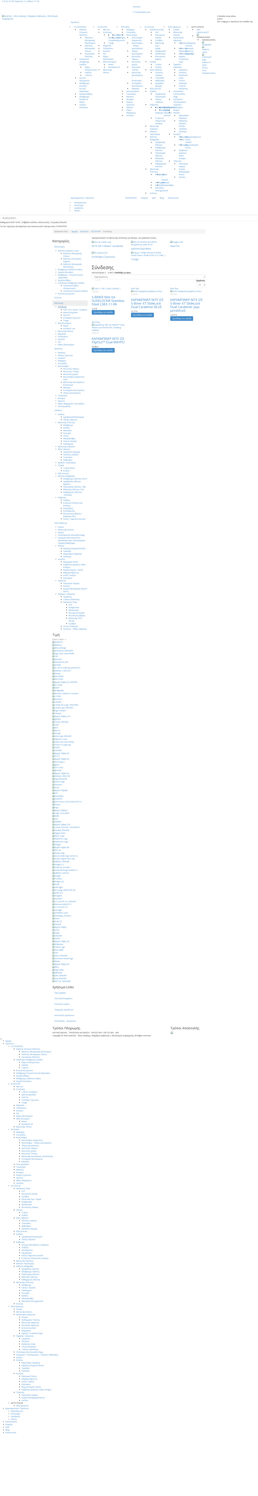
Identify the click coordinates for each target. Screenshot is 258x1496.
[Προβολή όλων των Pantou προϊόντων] (56, 875)
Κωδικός (94, 1459)
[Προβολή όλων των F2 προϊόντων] (61, 744)
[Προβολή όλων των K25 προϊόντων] (55, 793)
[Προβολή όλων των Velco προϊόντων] (59, 955)
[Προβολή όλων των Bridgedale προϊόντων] (206, 43)
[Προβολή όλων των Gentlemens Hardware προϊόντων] (57, 767)
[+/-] (93, 281)
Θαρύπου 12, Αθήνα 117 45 (27, 1)
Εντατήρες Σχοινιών (103, 256)
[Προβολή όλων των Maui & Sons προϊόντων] (66, 827)
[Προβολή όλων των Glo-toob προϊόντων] (56, 770)
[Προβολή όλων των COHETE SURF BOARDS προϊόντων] (56, 719)
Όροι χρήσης (60, 992)
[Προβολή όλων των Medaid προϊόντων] (60, 830)
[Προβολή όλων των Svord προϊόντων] (55, 929)
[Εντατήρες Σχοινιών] (100, 252)
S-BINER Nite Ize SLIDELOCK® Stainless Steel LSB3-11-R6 (108, 300)
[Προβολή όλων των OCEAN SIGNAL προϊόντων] (63, 858)
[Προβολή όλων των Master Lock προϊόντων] (61, 824)
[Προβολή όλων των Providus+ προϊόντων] (57, 878)
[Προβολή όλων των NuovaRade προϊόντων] (65, 855)
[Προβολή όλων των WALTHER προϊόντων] (60, 964)
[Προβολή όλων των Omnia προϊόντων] (58, 864)
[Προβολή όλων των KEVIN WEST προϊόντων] (67, 801)
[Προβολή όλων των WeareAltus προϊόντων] (55, 966)
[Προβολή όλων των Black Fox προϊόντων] (64, 681)
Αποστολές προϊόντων (64, 1015)
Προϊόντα (84, 231)
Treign (135, 259)
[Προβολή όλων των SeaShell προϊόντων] (57, 898)
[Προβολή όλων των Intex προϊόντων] (59, 790)
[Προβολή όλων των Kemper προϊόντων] (57, 798)
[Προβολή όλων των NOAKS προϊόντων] (58, 852)
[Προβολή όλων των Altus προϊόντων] (59, 647)
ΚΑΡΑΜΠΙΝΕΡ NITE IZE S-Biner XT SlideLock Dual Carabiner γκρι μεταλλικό (186, 304)
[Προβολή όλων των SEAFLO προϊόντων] (57, 892)
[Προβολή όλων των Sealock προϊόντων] (57, 895)
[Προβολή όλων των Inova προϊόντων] (55, 787)
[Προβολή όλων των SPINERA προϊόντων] (60, 912)
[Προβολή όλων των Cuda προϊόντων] (55, 724)
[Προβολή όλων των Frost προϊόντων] (58, 761)
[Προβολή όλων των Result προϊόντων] (55, 884)
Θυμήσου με (99, 1479)
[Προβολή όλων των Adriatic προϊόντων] (57, 642)
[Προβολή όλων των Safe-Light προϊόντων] (57, 887)
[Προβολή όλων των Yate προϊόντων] (59, 975)
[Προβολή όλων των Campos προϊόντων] (59, 710)
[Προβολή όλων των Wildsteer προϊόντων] (57, 972)
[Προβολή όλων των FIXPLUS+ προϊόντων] (60, 753)
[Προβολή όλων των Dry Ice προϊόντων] (56, 730)
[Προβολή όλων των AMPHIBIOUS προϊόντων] (55, 656)
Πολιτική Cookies (61, 1004)
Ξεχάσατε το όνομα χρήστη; (154, 1487)
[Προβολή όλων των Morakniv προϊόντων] (58, 835)
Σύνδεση (98, 1473)
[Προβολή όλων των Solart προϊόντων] (60, 907)
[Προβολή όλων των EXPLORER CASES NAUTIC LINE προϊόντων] (63, 741)
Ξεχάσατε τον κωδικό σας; (102, 1467)
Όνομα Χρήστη (97, 1449)
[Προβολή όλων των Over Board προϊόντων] (207, 58)
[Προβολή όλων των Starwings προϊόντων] (61, 915)
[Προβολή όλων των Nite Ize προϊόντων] (56, 850)
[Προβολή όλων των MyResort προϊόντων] (60, 841)
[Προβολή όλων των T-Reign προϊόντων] (56, 932)
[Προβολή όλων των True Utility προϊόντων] (57, 949)
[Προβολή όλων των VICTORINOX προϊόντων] (62, 958)
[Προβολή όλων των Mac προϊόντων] (55, 818)
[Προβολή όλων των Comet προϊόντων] (60, 721)
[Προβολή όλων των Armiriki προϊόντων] (56, 664)
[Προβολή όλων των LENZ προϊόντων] (60, 813)
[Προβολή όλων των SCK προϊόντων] (64, 890)
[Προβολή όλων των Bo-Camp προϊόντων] (57, 684)
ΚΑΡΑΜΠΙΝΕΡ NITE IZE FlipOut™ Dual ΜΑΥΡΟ (108, 340)
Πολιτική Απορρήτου (63, 998)
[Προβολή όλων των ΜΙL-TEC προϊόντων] (61, 981)
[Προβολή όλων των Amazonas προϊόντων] (62, 650)
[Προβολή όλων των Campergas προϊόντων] (62, 707)
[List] (102, 281)
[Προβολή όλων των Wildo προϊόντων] (58, 969)
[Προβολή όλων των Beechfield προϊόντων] (57, 676)
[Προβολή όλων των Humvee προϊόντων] (57, 784)
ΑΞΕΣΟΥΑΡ (96, 231)
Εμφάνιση (200, 280)
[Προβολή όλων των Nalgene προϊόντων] (56, 844)
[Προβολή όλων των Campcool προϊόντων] (65, 704)
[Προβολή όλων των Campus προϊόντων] (56, 713)
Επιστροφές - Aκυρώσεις (65, 1021)
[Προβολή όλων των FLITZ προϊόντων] (56, 756)
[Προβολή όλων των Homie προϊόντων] (58, 781)
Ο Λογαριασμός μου (141, 12)
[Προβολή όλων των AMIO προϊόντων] (63, 653)
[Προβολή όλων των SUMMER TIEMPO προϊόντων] (57, 921)
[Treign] (148, 254)
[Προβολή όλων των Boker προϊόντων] (56, 687)
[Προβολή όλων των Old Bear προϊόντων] (60, 861)
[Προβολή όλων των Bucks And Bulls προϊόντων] (56, 696)
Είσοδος (136, 6)
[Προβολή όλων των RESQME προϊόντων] (58, 881)
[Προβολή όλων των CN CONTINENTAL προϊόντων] (61, 716)
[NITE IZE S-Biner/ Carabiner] (101, 242)
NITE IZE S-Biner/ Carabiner (107, 246)
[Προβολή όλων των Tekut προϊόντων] (56, 938)
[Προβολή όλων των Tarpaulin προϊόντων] (57, 935)
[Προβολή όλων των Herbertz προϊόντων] (61, 776)
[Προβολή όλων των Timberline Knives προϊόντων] (57, 944)
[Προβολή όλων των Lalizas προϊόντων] (55, 807)
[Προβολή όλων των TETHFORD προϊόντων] (60, 941)
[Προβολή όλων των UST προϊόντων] (55, 952)
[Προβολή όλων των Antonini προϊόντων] (57, 659)
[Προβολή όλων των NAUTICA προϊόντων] (60, 847)
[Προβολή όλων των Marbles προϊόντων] (57, 821)
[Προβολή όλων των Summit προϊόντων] (56, 924)
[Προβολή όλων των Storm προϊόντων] (56, 918)
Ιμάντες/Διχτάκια (141, 248)
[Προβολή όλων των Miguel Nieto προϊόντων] (58, 833)
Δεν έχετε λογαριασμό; (130, 1487)
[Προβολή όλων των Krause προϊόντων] (56, 804)
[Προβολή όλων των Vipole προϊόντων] (56, 961)
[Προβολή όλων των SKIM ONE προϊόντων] (62, 904)
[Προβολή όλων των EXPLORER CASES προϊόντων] (206, 49)
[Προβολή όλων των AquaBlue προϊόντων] (60, 662)
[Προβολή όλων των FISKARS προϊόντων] (57, 750)
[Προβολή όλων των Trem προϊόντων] (58, 947)
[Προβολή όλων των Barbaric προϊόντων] (61, 670)
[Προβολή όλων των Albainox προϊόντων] (57, 644)
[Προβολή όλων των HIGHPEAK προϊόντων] (59, 778)
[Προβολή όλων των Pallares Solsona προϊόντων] (60, 872)
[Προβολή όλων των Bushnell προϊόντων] (57, 699)
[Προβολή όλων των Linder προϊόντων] (55, 815)
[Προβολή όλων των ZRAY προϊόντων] (59, 978)
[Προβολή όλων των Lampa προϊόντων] (59, 810)
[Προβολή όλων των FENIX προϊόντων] (56, 747)
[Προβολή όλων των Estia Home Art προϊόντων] (61, 736)
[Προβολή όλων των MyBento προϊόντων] (60, 838)
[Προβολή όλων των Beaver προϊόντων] (56, 673)
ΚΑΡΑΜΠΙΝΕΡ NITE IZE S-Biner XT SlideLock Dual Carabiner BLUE (147, 303)
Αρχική (75, 231)
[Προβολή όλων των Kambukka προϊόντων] (57, 795)
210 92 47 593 (8, 1)
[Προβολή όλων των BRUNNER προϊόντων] (65, 693)
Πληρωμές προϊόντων (64, 1009)
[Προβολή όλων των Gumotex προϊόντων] (60, 773)
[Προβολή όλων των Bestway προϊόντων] (57, 679)
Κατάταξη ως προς (123, 272)
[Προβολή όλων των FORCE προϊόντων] (60, 758)
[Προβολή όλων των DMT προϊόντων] (55, 727)
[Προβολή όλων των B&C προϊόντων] (66, 667)
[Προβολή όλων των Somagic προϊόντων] (57, 909)
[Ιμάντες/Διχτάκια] (148, 243)
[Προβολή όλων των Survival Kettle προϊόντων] (59, 927)
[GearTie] (176, 242)
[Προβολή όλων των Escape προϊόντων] (56, 733)
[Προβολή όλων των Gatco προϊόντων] (56, 764)
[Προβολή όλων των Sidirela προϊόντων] (64, 901)
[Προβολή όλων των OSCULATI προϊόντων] (61, 867)
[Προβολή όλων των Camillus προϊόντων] (57, 701)
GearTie (174, 246)
